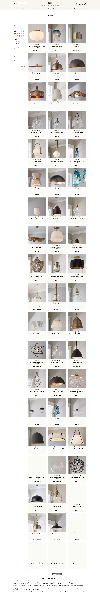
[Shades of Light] (50, 3)
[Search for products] (15, 3)
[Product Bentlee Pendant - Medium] (57, 91)
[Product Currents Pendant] (77, 91)
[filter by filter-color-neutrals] (21, 31)
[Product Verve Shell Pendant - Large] (77, 62)
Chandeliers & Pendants (17, 8)
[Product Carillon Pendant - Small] (77, 350)
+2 (61, 561)
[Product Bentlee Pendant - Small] (77, 235)
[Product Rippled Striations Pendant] (77, 407)
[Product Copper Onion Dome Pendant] (37, 91)
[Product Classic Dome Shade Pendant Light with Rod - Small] (37, 465)
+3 (41, 73)
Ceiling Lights (35, 8)
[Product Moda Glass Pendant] (77, 33)
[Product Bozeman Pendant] (57, 493)
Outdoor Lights (47, 8)
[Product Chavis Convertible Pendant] (77, 263)
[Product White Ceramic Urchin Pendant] (37, 321)
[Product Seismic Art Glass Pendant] (57, 263)
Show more (22, 50)
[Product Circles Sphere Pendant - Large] (77, 465)
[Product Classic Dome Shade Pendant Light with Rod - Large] (37, 292)
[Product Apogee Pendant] (37, 148)
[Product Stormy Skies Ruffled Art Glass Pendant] (57, 407)
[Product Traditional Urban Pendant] (77, 522)
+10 (41, 303)
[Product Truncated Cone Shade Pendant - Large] (37, 580)
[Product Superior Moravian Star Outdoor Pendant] (37, 350)
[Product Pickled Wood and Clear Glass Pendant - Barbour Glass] (77, 292)
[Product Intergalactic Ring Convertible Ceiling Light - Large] (57, 436)
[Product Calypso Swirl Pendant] (77, 177)
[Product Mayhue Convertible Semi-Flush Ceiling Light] (57, 235)
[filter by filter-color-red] (19, 36)
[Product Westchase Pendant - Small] (37, 206)
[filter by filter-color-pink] (15, 36)
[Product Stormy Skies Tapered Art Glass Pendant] (77, 148)
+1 (61, 533)
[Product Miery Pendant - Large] (57, 292)
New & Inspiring (80, 8)
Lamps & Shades (55, 8)
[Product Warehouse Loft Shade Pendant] (57, 522)
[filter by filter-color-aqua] (21, 33)
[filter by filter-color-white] (17, 31)
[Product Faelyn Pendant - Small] (77, 580)
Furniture (69, 8)
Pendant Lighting (27, 11)
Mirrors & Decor (63, 8)
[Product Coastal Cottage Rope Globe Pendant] (37, 378)
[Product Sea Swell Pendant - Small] (77, 206)
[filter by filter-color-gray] (17, 33)
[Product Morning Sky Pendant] (57, 33)
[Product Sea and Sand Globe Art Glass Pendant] (37, 407)
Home (14, 11)
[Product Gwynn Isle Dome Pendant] (57, 551)
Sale (86, 8)
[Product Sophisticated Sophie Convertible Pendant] (77, 378)
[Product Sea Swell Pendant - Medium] (37, 120)
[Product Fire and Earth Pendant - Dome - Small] (77, 321)
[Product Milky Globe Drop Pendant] (57, 148)
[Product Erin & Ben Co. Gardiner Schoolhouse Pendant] (37, 33)
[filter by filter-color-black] (15, 31)
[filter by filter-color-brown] (15, 33)
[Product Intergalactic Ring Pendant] (77, 436)
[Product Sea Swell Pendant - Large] (57, 350)
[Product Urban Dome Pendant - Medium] (77, 120)
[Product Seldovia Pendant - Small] (77, 551)
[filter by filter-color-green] (19, 33)
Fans (41, 8)
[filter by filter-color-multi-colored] (24, 33)
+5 (41, 130)
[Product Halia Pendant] (37, 177)
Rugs (74, 8)
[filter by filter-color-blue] (24, 31)
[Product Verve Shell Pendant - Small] (57, 378)
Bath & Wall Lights (27, 8)
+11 (41, 533)
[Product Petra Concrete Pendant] (37, 436)
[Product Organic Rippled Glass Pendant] (57, 120)
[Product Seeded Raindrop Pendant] (37, 551)
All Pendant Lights (34, 11)
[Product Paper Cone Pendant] (77, 493)
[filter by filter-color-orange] (17, 36)
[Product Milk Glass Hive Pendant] (57, 321)
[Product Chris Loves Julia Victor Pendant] (37, 62)
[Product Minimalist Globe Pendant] (57, 580)
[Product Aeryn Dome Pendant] (37, 493)
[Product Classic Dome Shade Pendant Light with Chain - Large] (37, 522)
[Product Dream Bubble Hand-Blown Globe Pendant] (57, 465)
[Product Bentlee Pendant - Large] (57, 206)
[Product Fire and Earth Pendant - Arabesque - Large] (57, 62)
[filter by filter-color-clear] (19, 31)
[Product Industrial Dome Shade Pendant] (57, 177)
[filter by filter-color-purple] (24, 36)
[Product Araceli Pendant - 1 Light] (37, 235)
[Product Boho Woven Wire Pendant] (37, 263)
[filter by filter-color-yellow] (21, 36)
